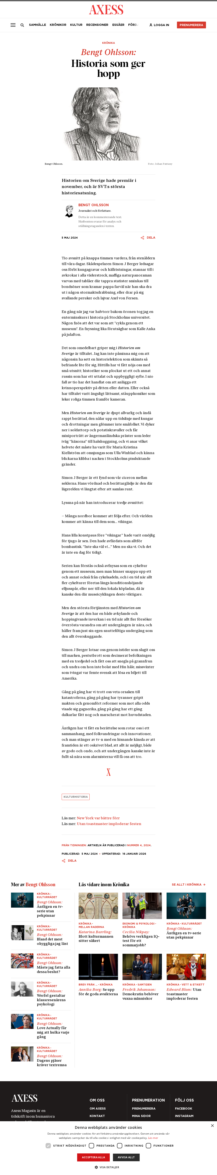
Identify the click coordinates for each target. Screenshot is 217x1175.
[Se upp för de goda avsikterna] (98, 977)
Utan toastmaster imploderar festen (109, 824)
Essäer (118, 24)
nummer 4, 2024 (139, 845)
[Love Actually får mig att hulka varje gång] (41, 1026)
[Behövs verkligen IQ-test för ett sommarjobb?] (142, 920)
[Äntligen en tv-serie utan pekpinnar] (41, 907)
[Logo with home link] (49, 1098)
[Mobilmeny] (12, 25)
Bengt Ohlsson (93, 205)
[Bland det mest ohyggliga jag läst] (41, 936)
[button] (108, 1167)
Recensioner (97, 24)
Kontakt (97, 1116)
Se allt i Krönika (187, 884)
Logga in (161, 25)
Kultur (76, 24)
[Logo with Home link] (106, 9)
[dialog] (108, 1148)
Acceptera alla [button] (93, 1157)
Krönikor (58, 24)
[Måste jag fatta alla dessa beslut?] (41, 964)
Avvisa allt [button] (126, 1157)
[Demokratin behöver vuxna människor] (142, 977)
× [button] (212, 1125)
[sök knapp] (22, 25)
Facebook (183, 1108)
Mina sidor (141, 1116)
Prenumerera (191, 25)
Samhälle (37, 24)
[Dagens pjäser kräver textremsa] (41, 1055)
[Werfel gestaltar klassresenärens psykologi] (41, 994)
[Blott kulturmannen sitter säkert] (98, 920)
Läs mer (153, 1138)
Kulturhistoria (76, 796)
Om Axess (98, 1108)
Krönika (108, 43)
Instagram (184, 1116)
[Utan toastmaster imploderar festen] (186, 977)
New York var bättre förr (98, 818)
